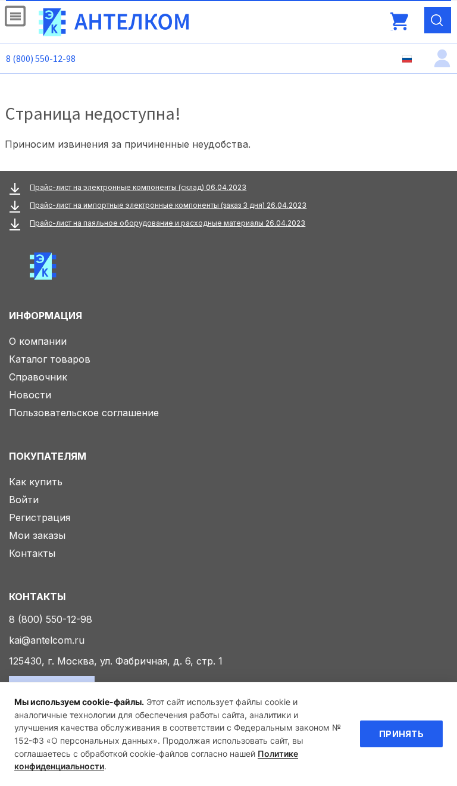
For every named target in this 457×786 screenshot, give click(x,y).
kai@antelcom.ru (46, 640)
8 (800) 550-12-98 (41, 58)
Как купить (35, 482)
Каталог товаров (49, 359)
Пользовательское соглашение (84, 413)
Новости (30, 395)
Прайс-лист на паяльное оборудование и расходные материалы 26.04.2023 (167, 223)
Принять (401, 734)
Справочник (38, 377)
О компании (38, 341)
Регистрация (39, 517)
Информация (45, 316)
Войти (24, 500)
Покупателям (47, 456)
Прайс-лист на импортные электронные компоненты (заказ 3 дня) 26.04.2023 (168, 205)
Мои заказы (37, 535)
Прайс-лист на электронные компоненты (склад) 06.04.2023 (138, 187)
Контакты (32, 553)
